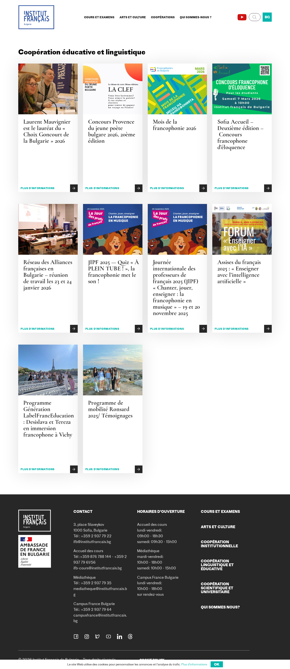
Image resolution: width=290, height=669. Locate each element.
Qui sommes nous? (220, 607)
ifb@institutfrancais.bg (92, 541)
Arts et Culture (133, 17)
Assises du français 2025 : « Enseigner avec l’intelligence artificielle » (239, 272)
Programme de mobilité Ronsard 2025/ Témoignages (110, 409)
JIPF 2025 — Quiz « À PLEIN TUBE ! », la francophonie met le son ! (113, 272)
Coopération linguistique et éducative (217, 565)
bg (267, 17)
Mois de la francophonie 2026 (174, 125)
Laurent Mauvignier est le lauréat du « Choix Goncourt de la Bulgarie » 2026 (47, 131)
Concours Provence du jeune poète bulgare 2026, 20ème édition (111, 131)
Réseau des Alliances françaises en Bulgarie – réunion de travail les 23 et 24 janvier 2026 (47, 275)
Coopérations (163, 17)
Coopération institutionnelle (219, 544)
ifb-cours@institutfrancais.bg (97, 568)
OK (217, 664)
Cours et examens (99, 17)
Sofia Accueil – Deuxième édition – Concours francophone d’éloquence (240, 134)
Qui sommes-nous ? (195, 17)
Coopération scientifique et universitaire (217, 588)
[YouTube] (242, 17)
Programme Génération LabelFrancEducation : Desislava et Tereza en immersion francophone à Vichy (48, 418)
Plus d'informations (38, 188)
